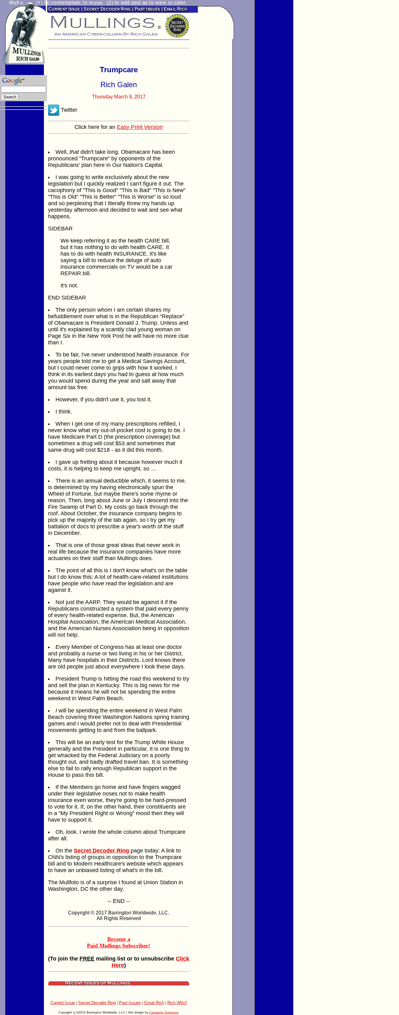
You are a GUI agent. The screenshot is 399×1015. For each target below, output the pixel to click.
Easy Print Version (140, 127)
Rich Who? (177, 1002)
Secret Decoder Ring (97, 1002)
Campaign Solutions (163, 1012)
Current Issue (62, 1002)
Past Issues (130, 1002)
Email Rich (154, 1002)
